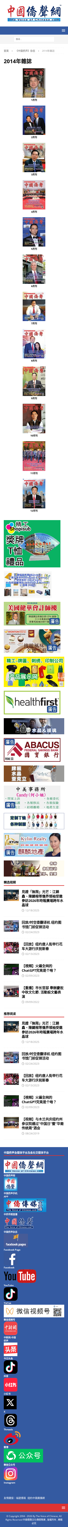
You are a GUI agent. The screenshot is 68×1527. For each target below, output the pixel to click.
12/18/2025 (32, 910)
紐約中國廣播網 (36, 1498)
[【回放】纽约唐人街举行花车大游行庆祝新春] (11, 947)
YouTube (9, 1285)
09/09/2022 (32, 1002)
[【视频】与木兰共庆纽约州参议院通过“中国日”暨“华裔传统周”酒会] (11, 1122)
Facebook (9, 1267)
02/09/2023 (32, 975)
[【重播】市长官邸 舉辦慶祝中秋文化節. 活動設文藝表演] (11, 991)
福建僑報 (21, 1498)
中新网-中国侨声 (10, 1339)
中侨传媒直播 (10, 1214)
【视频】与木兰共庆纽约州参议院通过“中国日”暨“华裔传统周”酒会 (43, 1123)
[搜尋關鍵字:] (34, 39)
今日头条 (8, 1358)
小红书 (7, 1394)
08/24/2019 (32, 1133)
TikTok (7, 1303)
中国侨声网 (9, 1175)
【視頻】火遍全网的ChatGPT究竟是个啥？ (39, 968)
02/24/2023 (32, 932)
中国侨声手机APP (10, 1195)
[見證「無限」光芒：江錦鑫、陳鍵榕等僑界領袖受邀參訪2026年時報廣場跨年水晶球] (11, 895)
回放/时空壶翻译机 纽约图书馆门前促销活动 (41, 924)
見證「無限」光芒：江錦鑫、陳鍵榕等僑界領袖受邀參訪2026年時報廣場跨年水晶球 (42, 898)
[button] (63, 30)
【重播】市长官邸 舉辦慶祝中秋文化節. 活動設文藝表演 (42, 992)
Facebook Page (12, 1249)
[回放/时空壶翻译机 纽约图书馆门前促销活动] (11, 926)
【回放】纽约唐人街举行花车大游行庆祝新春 (42, 946)
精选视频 (10, 882)
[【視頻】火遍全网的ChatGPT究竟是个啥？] (11, 969)
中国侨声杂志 (10, 1232)
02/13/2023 (32, 954)
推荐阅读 (10, 1014)
